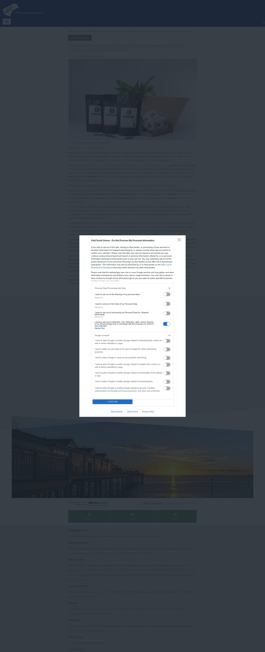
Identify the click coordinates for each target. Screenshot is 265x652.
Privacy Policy (148, 411)
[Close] (180, 240)
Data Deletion (117, 411)
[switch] (166, 294)
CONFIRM (113, 402)
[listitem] (132, 288)
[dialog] (132, 326)
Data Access (132, 411)
